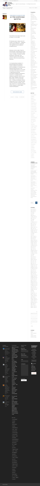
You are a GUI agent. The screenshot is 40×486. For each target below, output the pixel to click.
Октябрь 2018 (33, 253)
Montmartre (14, 454)
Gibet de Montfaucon (33, 115)
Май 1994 (32, 304)
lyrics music (32, 124)
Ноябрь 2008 (33, 299)
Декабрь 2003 (33, 302)
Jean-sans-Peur (33, 119)
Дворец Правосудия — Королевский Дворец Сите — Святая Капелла (34, 82)
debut (35, 111)
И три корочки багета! (17, 18)
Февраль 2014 (33, 282)
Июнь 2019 (33, 246)
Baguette (32, 98)
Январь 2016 (33, 276)
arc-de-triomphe (33, 94)
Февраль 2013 (33, 287)
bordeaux (32, 101)
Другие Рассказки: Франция (33, 15)
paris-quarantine (33, 137)
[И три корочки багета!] (5, 17)
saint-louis (32, 149)
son (31, 152)
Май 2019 (32, 247)
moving (32, 134)
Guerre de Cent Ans (34, 117)
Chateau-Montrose (15, 427)
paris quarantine (33, 139)
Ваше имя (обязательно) (23, 349)
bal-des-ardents (33, 99)
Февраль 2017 (33, 264)
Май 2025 (32, 215)
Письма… (32, 55)
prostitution (32, 147)
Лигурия (32, 41)
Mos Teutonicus (33, 132)
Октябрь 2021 (33, 221)
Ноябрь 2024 (33, 216)
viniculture (32, 157)
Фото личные (33, 51)
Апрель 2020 (33, 240)
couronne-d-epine (14, 432)
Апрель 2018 (33, 259)
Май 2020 (32, 238)
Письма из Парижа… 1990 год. (33, 58)
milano (35, 127)
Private (32, 47)
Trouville (32, 154)
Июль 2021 (33, 224)
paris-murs (13, 459)
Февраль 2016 (33, 275)
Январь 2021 (33, 231)
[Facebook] (35, 1)
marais (32, 127)
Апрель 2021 (33, 227)
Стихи (32, 50)
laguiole (15, 444)
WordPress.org (33, 337)
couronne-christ (33, 106)
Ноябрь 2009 (33, 295)
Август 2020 (33, 236)
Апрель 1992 (33, 307)
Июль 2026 (33, 209)
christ (32, 104)
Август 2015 (33, 280)
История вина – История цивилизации (33, 23)
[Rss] (36, 1)
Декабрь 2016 (33, 267)
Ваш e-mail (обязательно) (23, 354)
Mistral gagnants (33, 129)
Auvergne (32, 96)
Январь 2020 (33, 242)
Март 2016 (33, 273)
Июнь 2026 (33, 210)
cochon (35, 104)
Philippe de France (33, 140)
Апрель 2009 (33, 298)
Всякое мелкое (13, 15)
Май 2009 (32, 297)
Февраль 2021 (33, 229)
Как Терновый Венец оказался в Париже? (34, 77)
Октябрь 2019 (33, 245)
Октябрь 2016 (33, 268)
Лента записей (33, 333)
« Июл (32, 326)
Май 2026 (32, 211)
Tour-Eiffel (34, 152)
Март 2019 (33, 249)
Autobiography (33, 66)
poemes (32, 142)
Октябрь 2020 (33, 232)
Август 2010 (33, 294)
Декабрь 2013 (33, 284)
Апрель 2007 (33, 300)
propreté (13, 469)
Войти (32, 331)
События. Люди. (34, 25)
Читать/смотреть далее (17, 91)
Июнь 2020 (33, 237)
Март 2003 (33, 303)
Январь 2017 (33, 265)
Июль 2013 (33, 286)
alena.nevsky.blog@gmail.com (13, 0)
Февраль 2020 (33, 241)
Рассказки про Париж (20, 15)
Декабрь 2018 (33, 250)
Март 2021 (33, 228)
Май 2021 (32, 225)
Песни (32, 30)
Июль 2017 (33, 260)
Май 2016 (32, 271)
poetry (35, 142)
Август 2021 (33, 223)
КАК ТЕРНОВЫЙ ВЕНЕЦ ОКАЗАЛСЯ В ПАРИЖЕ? (34, 172)
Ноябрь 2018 (33, 251)
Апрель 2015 (33, 281)
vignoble (32, 155)
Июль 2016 (33, 269)
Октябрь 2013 (33, 285)
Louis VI (32, 122)
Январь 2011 (33, 293)
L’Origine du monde (15, 449)
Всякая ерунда (33, 48)
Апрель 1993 (33, 306)
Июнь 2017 (33, 262)
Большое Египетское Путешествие (33, 37)
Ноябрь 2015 (33, 278)
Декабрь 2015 (33, 277)
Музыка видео (33, 63)
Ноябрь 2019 (33, 243)
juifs (12, 444)
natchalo (35, 134)
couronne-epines (33, 109)
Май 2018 (32, 258)
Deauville (32, 111)
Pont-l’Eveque (33, 144)
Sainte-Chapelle (33, 150)
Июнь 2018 (33, 256)
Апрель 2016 (33, 272)
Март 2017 (33, 263)
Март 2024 (33, 218)
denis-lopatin (14, 437)
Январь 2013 (33, 289)
